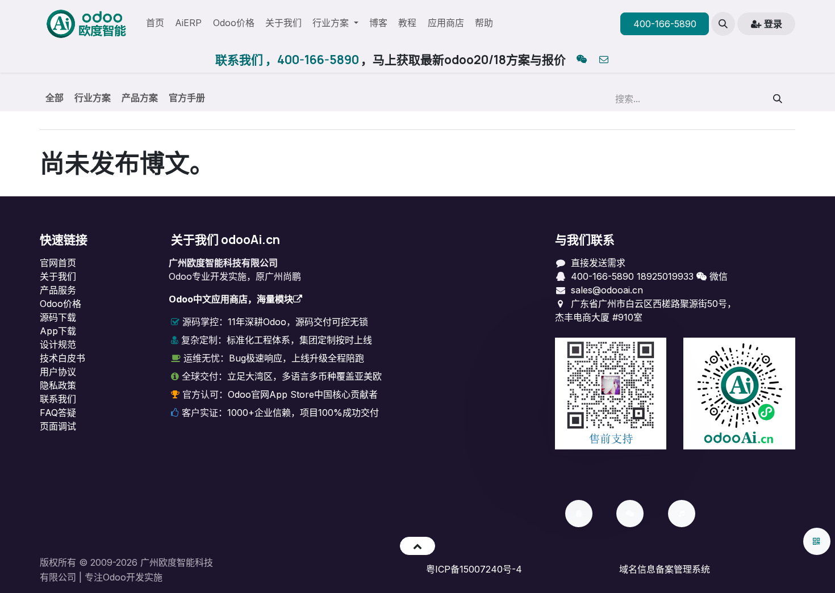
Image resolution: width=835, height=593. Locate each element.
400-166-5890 (664, 24)
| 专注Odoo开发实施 (120, 577)
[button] (723, 24)
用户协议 (58, 371)
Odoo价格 (60, 303)
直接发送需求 (598, 262)
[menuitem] (155, 23)
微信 (717, 276)
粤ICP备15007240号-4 (474, 569)
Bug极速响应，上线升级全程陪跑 (296, 358)
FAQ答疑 (58, 412)
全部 (54, 97)
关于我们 (58, 276)
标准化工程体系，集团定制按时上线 (299, 340)
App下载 (58, 331)
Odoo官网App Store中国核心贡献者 (303, 394)
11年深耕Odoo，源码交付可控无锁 (298, 321)
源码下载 (58, 317)
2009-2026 (113, 562)
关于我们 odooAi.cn (225, 239)
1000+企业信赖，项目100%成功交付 (303, 412)
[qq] (581, 60)
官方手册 (187, 97)
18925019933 (665, 276)
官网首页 (58, 262)
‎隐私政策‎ (58, 385)
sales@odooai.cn (607, 290)
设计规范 (58, 344)
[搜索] (778, 98)
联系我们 (58, 399)
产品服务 (58, 290)
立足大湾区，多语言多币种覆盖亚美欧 (304, 376)
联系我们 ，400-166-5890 (287, 60)
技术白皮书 (62, 358)
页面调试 (58, 426)
